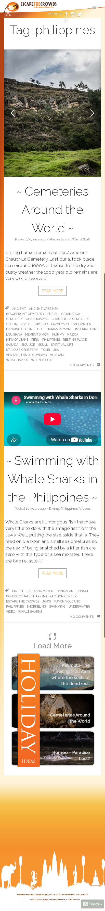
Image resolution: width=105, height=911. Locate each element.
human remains (59, 329)
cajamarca (70, 314)
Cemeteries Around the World (55, 209)
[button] (20, 113)
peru (35, 339)
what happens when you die (29, 360)
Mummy (58, 334)
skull (43, 345)
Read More (52, 291)
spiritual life (62, 345)
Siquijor (28, 345)
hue (40, 329)
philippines (51, 339)
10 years (33, 239)
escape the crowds (22, 601)
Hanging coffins (20, 329)
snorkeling (36, 606)
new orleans (17, 339)
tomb (45, 350)
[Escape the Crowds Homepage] (13, 9)
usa (56, 350)
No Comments (82, 365)
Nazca (72, 334)
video (10, 611)
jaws (46, 601)
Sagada (12, 345)
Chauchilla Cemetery (70, 319)
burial (52, 314)
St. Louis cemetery (22, 350)
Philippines (69, 508)
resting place (75, 339)
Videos (84, 508)
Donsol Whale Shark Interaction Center (41, 596)
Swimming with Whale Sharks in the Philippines (53, 478)
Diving (54, 508)
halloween (81, 324)
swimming (57, 606)
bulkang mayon (41, 591)
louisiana (14, 334)
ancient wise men (44, 309)
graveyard (60, 324)
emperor (41, 324)
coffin (11, 324)
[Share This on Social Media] (8, 14)
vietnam (57, 355)
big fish (18, 591)
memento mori (37, 334)
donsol (82, 591)
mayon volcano (67, 601)
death (25, 324)
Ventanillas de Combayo (26, 355)
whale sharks (30, 611)
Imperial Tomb (86, 329)
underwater (79, 606)
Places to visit (60, 239)
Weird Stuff (81, 239)
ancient (19, 309)
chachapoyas (37, 319)
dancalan (65, 591)
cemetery (14, 319)
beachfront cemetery (25, 314)
